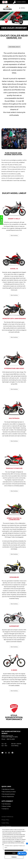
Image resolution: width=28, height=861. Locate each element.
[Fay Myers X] (5, 753)
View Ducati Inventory (14, 28)
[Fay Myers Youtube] (2, 753)
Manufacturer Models (8, 789)
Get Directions (6, 804)
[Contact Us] (3, 2)
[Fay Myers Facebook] (12, 753)
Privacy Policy (5, 820)
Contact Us (5, 808)
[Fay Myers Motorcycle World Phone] (6, 2)
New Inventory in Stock (9, 791)
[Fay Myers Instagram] (9, 753)
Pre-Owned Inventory (8, 794)
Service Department (8, 796)
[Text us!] (22, 854)
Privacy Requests (6, 826)
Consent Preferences (7, 816)
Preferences (14, 857)
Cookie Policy (5, 823)
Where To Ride (6, 806)
